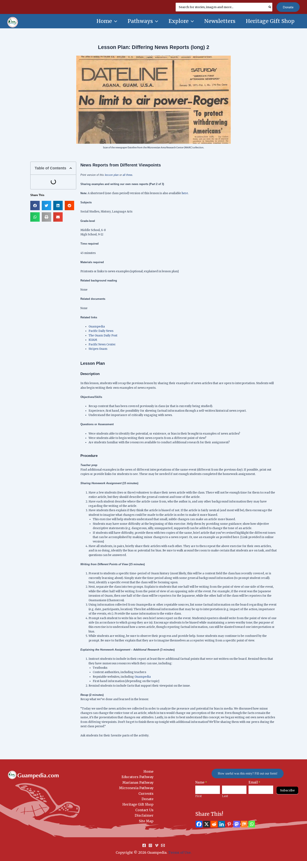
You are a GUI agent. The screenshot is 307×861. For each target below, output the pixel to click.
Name (201, 782)
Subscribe (287, 790)
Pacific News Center (102, 344)
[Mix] (244, 824)
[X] (206, 824)
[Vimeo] (157, 845)
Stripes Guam (98, 349)
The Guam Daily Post (103, 335)
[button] (288, 7)
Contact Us (144, 810)
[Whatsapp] (251, 824)
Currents (146, 793)
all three (127, 174)
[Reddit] (214, 824)
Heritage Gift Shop (138, 804)
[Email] (163, 845)
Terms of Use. (180, 852)
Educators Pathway (138, 777)
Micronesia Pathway (136, 788)
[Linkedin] (221, 824)
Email (254, 782)
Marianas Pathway (138, 782)
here (185, 193)
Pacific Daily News (101, 331)
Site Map (146, 821)
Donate (148, 799)
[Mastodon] (236, 824)
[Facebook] (199, 824)
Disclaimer (144, 815)
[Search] (270, 7)
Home (148, 771)
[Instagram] (150, 845)
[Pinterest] (229, 824)
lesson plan (112, 174)
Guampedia (97, 326)
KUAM (93, 340)
